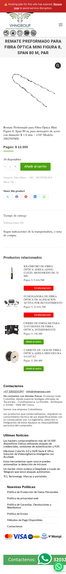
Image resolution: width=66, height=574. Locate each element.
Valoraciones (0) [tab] (13, 222)
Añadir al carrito (35, 166)
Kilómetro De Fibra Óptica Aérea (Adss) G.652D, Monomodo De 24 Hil (41, 270)
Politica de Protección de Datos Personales (32, 492)
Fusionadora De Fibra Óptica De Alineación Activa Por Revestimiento (43, 299)
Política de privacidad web (22, 498)
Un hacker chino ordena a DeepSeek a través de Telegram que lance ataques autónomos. (31, 470)
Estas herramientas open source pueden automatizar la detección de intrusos (27, 463)
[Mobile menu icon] (61, 25)
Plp (12, 181)
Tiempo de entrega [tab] (14, 215)
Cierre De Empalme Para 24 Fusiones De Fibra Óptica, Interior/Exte (42, 326)
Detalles (38, 288)
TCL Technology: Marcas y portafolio (25, 476)
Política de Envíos (17, 514)
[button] (58, 66)
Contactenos (14, 526)
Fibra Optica (20, 177)
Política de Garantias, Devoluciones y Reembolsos (29, 506)
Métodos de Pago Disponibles (24, 520)
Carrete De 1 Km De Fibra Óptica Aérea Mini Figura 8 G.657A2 (42, 353)
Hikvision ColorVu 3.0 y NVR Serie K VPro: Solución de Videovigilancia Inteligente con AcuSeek (28, 454)
